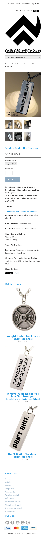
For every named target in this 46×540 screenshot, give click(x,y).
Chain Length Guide (13, 505)
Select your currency (24, 11)
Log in (9, 4)
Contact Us (10, 512)
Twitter (7, 522)
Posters (8, 486)
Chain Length (10, 161)
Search (8, 479)
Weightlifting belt (12, 495)
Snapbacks (9, 489)
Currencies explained (13, 508)
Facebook (12, 522)
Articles (8, 482)
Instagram (23, 522)
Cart (37, 4)
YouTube (18, 522)
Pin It (16, 273)
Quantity (9, 169)
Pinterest (28, 522)
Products (15, 64)
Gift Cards (9, 499)
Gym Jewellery (11, 492)
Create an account (22, 4)
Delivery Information (13, 502)
